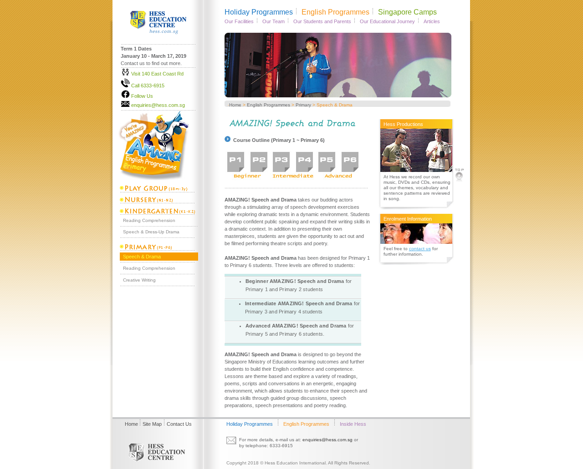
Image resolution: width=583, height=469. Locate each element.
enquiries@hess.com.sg (158, 105)
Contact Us (179, 424)
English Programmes (335, 12)
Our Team (273, 21)
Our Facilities (239, 21)
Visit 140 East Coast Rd (157, 73)
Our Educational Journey (387, 21)
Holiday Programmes (259, 12)
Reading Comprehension (149, 220)
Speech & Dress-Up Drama (151, 231)
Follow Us (142, 96)
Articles (432, 21)
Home (235, 104)
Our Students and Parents (322, 21)
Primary (303, 104)
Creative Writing (139, 279)
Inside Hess (353, 424)
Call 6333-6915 (147, 85)
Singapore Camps (407, 12)
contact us (420, 248)
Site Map (152, 424)
